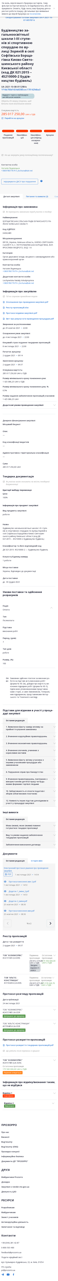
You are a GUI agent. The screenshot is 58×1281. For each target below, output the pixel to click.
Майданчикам (8, 1212)
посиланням (35, 14)
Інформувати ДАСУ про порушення (20, 181)
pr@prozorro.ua (8, 1270)
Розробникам (7, 1207)
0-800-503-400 (7, 1247)
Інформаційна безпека (12, 1156)
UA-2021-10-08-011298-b (14, 86)
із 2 (29, 923)
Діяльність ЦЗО (8, 1191)
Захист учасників (9, 1217)
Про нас (5, 1132)
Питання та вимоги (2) (37, 196)
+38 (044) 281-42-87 (10, 1242)
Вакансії (5, 1137)
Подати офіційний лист (11, 1257)
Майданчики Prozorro (12, 1177)
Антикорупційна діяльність (14, 1222)
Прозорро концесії (10, 1151)
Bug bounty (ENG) (9, 1146)
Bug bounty (6, 1142)
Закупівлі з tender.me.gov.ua (15, 1187)
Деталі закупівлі (11, 196)
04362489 (7, 233)
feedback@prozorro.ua (11, 1252)
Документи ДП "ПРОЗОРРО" (14, 1161)
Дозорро (5, 1182)
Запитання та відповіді (13, 1227)
